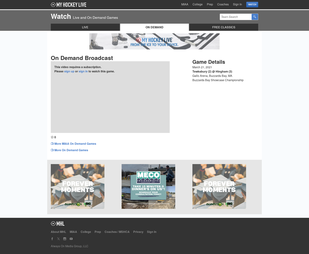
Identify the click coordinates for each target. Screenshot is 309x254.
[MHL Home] (58, 224)
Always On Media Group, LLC (69, 246)
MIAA (184, 4)
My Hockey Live (69, 5)
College (198, 4)
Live (85, 27)
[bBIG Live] (84, 187)
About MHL (58, 232)
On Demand (154, 27)
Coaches (223, 4)
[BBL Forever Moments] (225, 187)
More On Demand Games (71, 150)
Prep (210, 4)
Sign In (237, 4)
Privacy (138, 232)
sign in (83, 71)
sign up (69, 71)
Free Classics (223, 27)
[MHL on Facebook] (52, 239)
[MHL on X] (58, 239)
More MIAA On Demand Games (75, 144)
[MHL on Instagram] (64, 239)
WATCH (252, 4)
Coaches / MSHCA (117, 232)
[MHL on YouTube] (71, 239)
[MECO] (154, 187)
